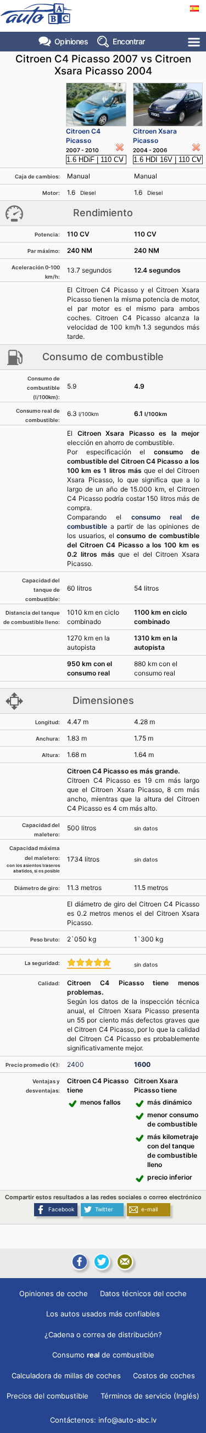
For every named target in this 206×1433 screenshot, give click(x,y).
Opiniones (71, 41)
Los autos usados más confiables (103, 1313)
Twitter (104, 1209)
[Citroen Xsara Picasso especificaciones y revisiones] (168, 104)
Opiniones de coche (53, 1293)
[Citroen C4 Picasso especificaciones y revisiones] (96, 104)
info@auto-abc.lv (127, 1419)
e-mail (149, 1209)
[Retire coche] (119, 147)
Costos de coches (164, 1375)
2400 (75, 1064)
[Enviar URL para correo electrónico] (124, 1261)
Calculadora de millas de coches (66, 1375)
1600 (142, 1064)
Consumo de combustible (103, 1354)
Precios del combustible (47, 1395)
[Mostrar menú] (195, 42)
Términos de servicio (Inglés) (150, 1395)
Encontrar (129, 41)
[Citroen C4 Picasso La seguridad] (89, 963)
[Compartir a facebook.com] (78, 1261)
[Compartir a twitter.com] (101, 1261)
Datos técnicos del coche (143, 1293)
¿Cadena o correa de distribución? (103, 1334)
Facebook (61, 1209)
